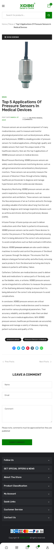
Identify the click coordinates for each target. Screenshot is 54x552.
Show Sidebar (13, 37)
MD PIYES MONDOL (36, 118)
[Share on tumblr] (32, 348)
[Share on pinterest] (27, 348)
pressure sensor (13, 339)
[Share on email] (23, 348)
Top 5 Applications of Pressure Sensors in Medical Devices (22, 106)
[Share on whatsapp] (41, 348)
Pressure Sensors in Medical (35, 339)
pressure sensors (22, 247)
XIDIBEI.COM (24, 538)
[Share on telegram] (37, 348)
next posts (44, 362)
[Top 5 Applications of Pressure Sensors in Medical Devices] (27, 67)
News (11, 24)
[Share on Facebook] (14, 348)
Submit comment (17, 442)
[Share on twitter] (18, 348)
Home (4, 24)
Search (48, 15)
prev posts (9, 362)
